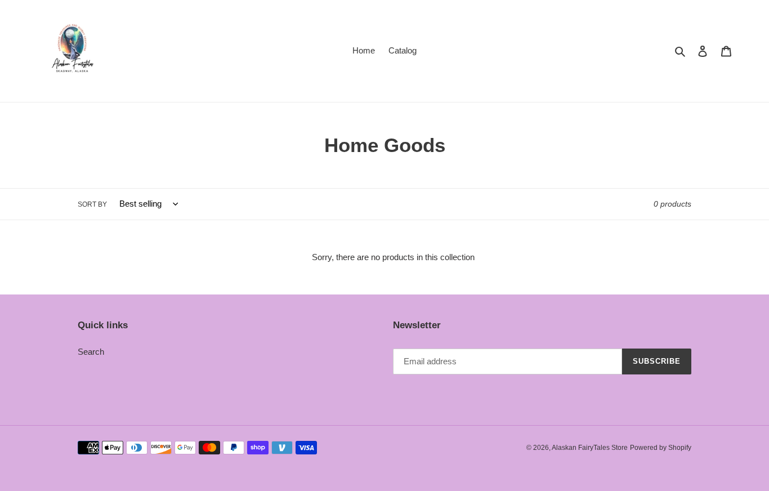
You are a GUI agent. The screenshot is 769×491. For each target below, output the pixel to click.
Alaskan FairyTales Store (590, 448)
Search (91, 351)
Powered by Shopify (660, 448)
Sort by (92, 204)
